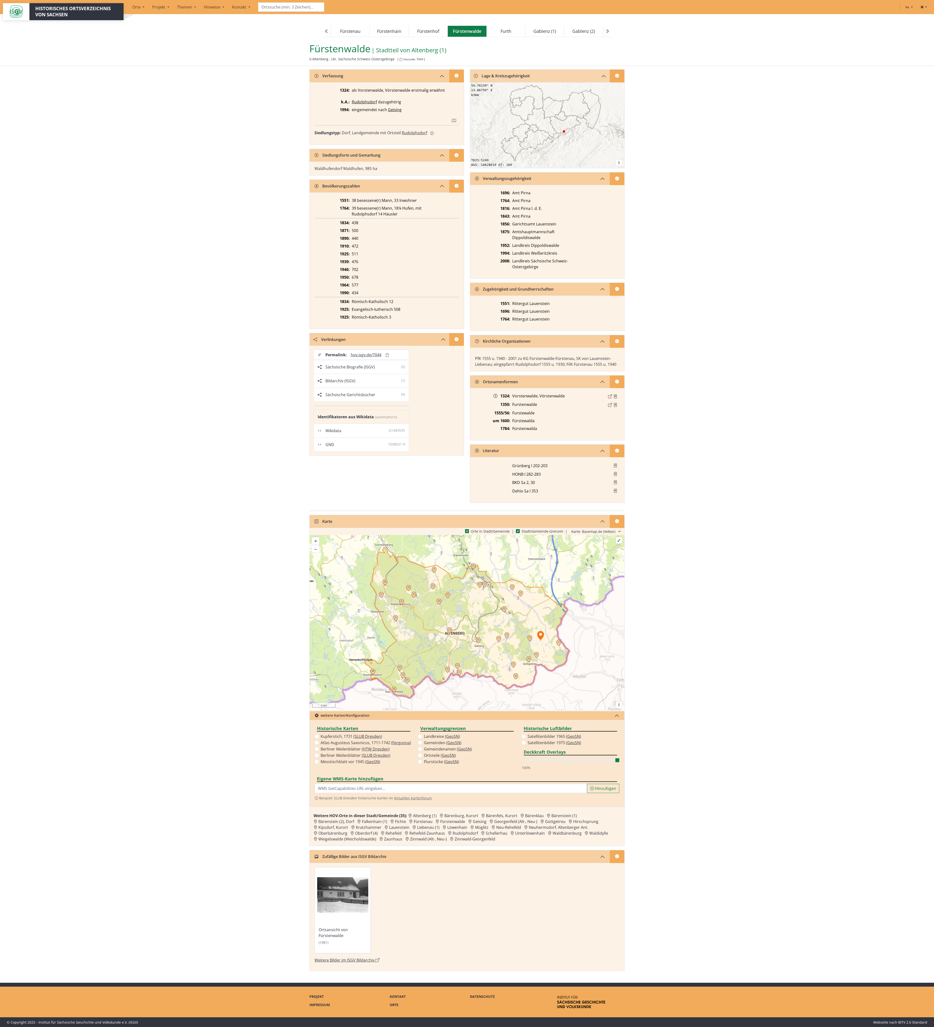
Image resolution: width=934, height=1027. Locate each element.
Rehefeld (394, 833)
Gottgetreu (555, 821)
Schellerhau (496, 833)
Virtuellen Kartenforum (413, 798)
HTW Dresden (375, 749)
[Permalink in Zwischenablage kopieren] (387, 355)
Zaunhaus (393, 839)
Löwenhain (457, 827)
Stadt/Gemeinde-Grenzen (542, 531)
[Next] (607, 31)
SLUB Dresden (368, 736)
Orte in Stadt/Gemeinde (490, 531)
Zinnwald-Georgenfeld (475, 839)
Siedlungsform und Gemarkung (351, 155)
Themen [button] (185, 7)
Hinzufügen (605, 788)
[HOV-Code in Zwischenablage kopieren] (401, 60)
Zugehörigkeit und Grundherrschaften (518, 289)
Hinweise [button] (212, 7)
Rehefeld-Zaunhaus (427, 833)
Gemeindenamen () (448, 749)
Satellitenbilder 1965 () (554, 736)
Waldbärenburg (567, 833)
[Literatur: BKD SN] (615, 482)
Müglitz (481, 827)
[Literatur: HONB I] (615, 474)
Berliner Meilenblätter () (355, 749)
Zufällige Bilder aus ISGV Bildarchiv (354, 856)
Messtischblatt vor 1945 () (350, 761)
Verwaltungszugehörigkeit (507, 178)
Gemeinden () (442, 742)
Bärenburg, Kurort (461, 815)
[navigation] (467, 31)
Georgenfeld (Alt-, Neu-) (515, 821)
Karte (327, 521)
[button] (615, 396)
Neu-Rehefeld (508, 827)
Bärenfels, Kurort (501, 815)
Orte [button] (137, 7)
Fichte (400, 821)
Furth (506, 31)
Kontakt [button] (239, 7)
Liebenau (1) (428, 827)
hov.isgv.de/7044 (366, 354)
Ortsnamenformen (500, 381)
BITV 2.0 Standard (912, 1022)
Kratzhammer (368, 827)
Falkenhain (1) (374, 821)
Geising (395, 109)
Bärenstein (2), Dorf (336, 821)
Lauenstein (399, 827)
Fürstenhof (428, 31)
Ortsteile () (440, 755)
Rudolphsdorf (364, 102)
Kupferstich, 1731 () (351, 736)
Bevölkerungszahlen (341, 186)
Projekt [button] (159, 7)
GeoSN (372, 761)
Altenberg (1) (429, 50)
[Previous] (327, 31)
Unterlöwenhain (530, 833)
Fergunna (401, 742)
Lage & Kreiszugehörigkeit (506, 76)
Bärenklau (534, 815)
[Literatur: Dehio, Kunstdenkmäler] (615, 491)
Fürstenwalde (452, 821)
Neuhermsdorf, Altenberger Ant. (558, 827)
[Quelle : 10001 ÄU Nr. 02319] (615, 396)
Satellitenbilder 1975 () (554, 742)
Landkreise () (442, 736)
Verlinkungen (333, 339)
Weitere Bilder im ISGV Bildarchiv (345, 960)
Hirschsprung (585, 821)
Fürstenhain (389, 31)
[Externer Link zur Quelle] (610, 396)
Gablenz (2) (583, 31)
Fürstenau (350, 31)
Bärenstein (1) (564, 815)
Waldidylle (598, 833)
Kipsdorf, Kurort (333, 827)
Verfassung (332, 76)
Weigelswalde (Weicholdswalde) (347, 839)
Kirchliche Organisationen (506, 341)
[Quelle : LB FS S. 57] (615, 405)
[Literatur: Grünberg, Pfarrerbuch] (615, 465)
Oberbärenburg (332, 833)
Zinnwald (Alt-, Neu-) (428, 839)
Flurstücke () (441, 761)
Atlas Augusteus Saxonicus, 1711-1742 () (366, 742)
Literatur (491, 450)
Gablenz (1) (544, 31)
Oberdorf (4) (366, 833)
